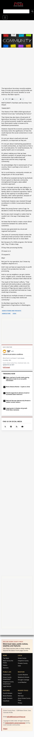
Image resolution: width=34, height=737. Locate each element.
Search (20, 693)
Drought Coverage (23, 680)
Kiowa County (22, 658)
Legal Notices (7, 686)
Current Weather (23, 675)
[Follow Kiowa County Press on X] (5, 427)
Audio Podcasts (7, 698)
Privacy (20, 703)
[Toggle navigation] (5, 17)
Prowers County (22, 663)
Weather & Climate (23, 677)
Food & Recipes (7, 693)
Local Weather (22, 682)
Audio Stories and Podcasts (11, 310)
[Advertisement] (17, 67)
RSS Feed (20, 696)
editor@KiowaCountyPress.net (16, 717)
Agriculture (6, 313)
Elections (5, 668)
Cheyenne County (23, 661)
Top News (6, 658)
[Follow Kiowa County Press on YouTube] (22, 427)
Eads (19, 666)
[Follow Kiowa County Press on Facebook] (11, 427)
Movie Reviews (7, 696)
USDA (14, 313)
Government (7, 675)
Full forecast (6, 367)
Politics (5, 665)
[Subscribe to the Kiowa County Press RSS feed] (17, 427)
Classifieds (6, 701)
